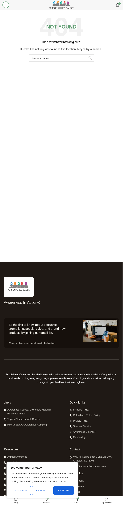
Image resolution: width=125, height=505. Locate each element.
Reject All (42, 490)
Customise (21, 490)
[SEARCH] (90, 58)
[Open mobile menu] (6, 5)
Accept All (63, 490)
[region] (42, 480)
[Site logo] (61, 4)
